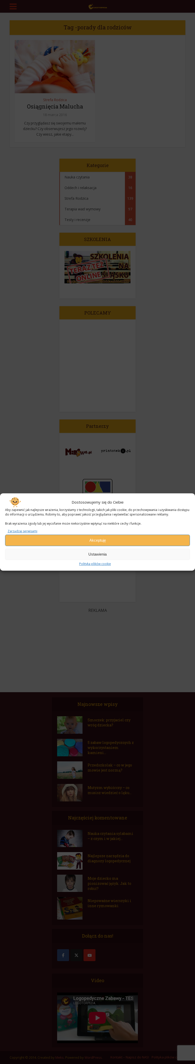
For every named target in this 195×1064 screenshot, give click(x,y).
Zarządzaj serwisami (22, 531)
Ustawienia (97, 554)
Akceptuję (97, 540)
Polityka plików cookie (95, 564)
